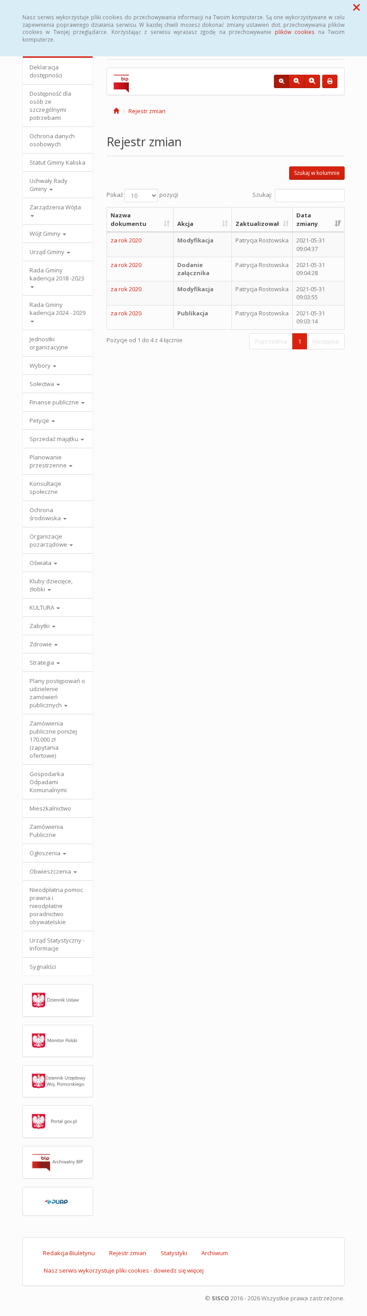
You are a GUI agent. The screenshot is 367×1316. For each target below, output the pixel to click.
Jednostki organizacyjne (49, 343)
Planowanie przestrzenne (49, 461)
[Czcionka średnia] (296, 81)
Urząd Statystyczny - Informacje (57, 944)
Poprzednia (271, 341)
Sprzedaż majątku (55, 439)
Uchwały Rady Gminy (49, 185)
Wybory (41, 365)
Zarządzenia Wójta (55, 207)
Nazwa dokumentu (128, 219)
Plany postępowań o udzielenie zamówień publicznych (57, 693)
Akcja (185, 224)
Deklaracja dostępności (46, 71)
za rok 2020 (126, 240)
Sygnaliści (43, 967)
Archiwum (214, 1253)
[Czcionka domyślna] (281, 81)
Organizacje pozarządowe (49, 540)
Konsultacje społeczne (45, 488)
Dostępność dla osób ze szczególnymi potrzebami (50, 105)
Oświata (41, 563)
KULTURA (42, 607)
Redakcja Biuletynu (69, 1253)
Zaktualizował (257, 224)
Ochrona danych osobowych (52, 140)
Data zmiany (307, 219)
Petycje (40, 420)
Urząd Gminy (48, 252)
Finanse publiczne (55, 402)
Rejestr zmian (147, 111)
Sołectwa (42, 384)
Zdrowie (41, 644)
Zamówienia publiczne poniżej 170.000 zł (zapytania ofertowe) (53, 739)
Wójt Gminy (46, 233)
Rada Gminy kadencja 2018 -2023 (57, 274)
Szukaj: (262, 195)
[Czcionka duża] (312, 81)
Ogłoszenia (46, 853)
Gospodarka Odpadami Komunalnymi (48, 782)
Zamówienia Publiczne (46, 831)
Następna (325, 341)
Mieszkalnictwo (50, 808)
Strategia (42, 662)
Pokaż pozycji (142, 195)
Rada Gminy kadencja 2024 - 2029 (57, 309)
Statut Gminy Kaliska (57, 162)
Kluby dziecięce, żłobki (51, 585)
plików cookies (295, 31)
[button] (356, 7)
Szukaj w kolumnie (317, 173)
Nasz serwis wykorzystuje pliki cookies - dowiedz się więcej (124, 1270)
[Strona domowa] (116, 111)
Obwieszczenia (51, 871)
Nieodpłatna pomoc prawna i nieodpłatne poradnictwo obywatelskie (56, 906)
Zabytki (40, 626)
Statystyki (174, 1253)
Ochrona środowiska (46, 514)
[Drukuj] (329, 81)
